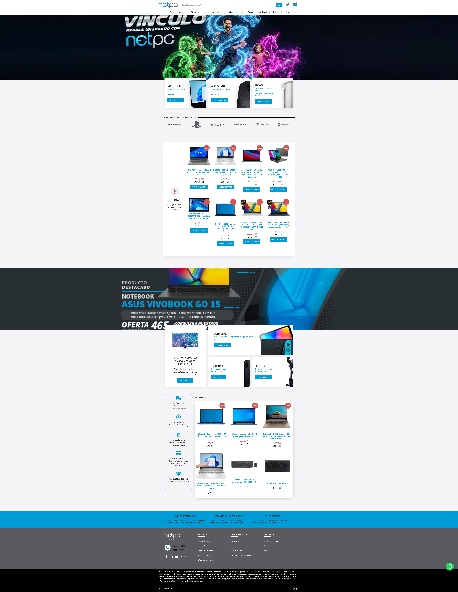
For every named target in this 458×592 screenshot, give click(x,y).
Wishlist (266, 551)
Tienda (172, 12)
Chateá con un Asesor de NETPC (242, 555)
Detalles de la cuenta (271, 541)
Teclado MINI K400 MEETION (277, 483)
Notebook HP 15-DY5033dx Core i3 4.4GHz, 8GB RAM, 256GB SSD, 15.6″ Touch (211, 485)
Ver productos (176, 100)
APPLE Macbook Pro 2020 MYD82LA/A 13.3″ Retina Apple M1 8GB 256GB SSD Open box (251, 173)
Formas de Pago (204, 541)
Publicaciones (236, 546)
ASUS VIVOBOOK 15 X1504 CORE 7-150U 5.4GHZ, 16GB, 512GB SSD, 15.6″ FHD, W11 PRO (252, 225)
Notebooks (215, 12)
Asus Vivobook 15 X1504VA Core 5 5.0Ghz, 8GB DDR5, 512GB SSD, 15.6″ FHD (278, 224)
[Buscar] (279, 5)
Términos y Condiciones (206, 560)
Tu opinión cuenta (237, 551)
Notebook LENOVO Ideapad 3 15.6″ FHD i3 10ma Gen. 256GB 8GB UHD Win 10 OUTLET (277, 436)
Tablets (251, 12)
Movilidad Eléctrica (281, 12)
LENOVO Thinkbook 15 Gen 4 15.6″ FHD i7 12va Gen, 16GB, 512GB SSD (199, 172)
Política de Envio (204, 546)
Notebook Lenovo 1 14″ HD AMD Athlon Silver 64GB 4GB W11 (244, 435)
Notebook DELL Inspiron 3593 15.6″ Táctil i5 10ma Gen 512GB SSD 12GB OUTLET (225, 227)
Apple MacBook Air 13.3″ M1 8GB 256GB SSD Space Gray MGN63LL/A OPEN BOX (198, 215)
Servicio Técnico (204, 555)
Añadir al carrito (199, 187)
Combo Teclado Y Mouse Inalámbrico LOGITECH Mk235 (244, 480)
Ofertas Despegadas (199, 12)
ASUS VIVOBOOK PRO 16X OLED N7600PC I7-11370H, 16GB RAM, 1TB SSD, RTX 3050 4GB (278, 173)
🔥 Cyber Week (264, 12)
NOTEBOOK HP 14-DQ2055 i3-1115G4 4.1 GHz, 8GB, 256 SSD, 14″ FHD (225, 172)
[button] (2, 47)
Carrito (266, 546)
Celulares (240, 12)
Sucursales (183, 12)
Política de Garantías (205, 551)
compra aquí (218, 377)
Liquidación (228, 12)
